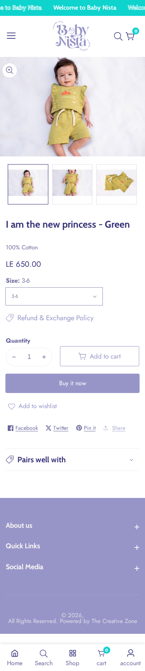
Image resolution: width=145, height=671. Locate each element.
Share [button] (118, 428)
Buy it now (72, 383)
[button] (72, 459)
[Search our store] (120, 36)
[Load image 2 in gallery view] (72, 184)
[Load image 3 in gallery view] (116, 184)
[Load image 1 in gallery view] (28, 184)
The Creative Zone (114, 621)
